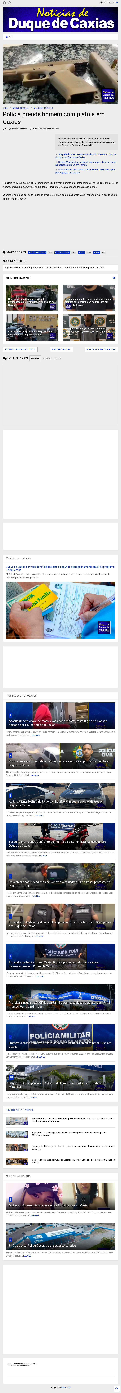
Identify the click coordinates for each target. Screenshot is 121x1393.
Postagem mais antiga (101, 349)
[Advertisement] (28, 154)
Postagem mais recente (20, 349)
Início (5, 108)
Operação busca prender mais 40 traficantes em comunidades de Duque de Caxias (31, 302)
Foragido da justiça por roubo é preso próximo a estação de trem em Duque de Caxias (87, 331)
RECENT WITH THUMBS (19, 1109)
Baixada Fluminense (43, 108)
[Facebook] (4, 2)
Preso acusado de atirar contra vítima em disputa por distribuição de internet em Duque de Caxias (88, 302)
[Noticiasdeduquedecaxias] (14, 2)
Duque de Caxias (21, 108)
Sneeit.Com (66, 1388)
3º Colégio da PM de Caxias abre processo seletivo (42, 1245)
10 (11, 1077)
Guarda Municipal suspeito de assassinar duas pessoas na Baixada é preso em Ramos (85, 164)
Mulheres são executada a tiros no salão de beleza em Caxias (49, 1205)
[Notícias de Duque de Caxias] (60, 30)
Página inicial (61, 349)
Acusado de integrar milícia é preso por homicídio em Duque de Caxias (30, 333)
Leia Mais (36, 735)
